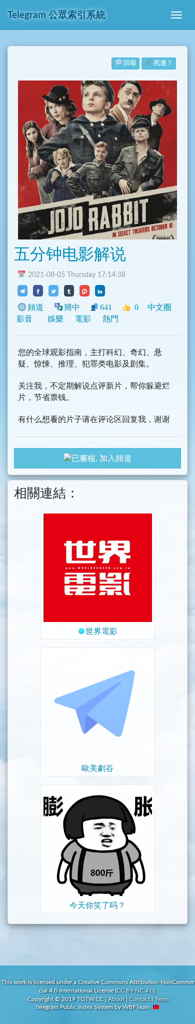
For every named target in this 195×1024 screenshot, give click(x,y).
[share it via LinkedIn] (100, 290)
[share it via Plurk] (85, 290)
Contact (139, 999)
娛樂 (56, 318)
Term (161, 999)
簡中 (72, 307)
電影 (83, 318)
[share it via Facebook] (38, 290)
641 (106, 307)
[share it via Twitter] (53, 290)
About (116, 999)
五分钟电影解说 (70, 254)
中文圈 (160, 307)
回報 (130, 63)
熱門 (110, 318)
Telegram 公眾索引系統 (57, 15)
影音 (24, 318)
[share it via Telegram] (23, 290)
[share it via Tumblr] (69, 290)
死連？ (163, 63)
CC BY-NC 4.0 (135, 991)
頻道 (36, 307)
